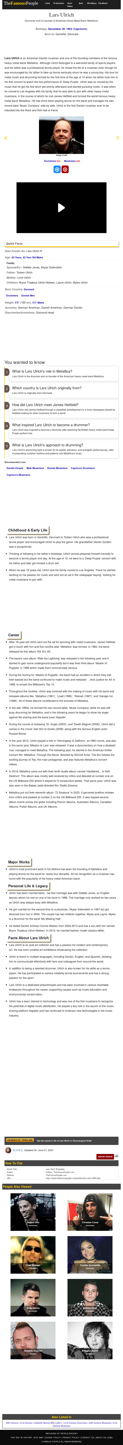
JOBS (109, 1437)
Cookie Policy (53, 1437)
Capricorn (80, 29)
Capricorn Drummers (83, 468)
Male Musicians (35, 468)
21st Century (26, 1422)
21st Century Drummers (75, 1422)
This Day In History (21, 1437)
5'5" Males (38, 302)
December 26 (56, 29)
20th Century (12, 1422)
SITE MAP (39, 1437)
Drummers (50, 161)
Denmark (29, 289)
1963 (69, 29)
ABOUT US (101, 1437)
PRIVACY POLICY (71, 1437)
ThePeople (21, 3)
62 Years (16, 257)
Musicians (70, 161)
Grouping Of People (57, 1433)
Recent (73, 1433)
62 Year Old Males (33, 257)
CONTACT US (88, 1437)
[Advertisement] (59, 45)
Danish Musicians (57, 468)
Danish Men (28, 295)
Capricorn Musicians (18, 475)
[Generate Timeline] (20, 1140)
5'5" (17, 302)
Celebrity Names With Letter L (48, 1422)
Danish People (15, 468)
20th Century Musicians (100, 1422)
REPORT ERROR (105, 1156)
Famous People (51, 1441)
